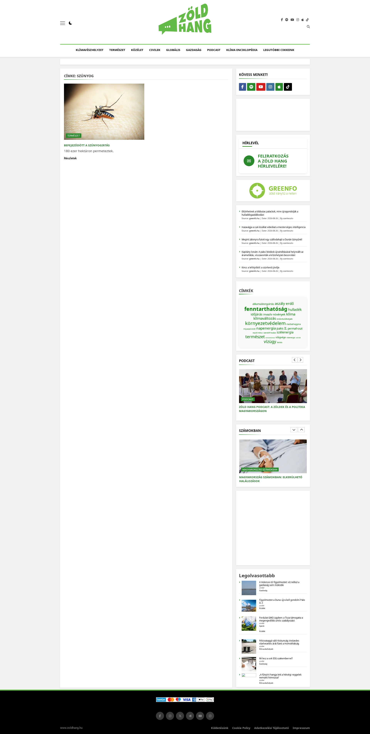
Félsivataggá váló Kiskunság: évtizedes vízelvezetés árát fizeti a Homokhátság (279, 642)
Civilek (154, 50)
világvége (281, 337)
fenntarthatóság (265, 308)
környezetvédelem (265, 323)
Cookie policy (241, 728)
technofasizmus (270, 338)
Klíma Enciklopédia (241, 50)
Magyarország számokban (259, 469)
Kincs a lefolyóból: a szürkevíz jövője (260, 267)
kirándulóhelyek (285, 319)
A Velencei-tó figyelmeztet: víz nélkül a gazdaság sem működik (279, 584)
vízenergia (291, 337)
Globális (173, 50)
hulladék (295, 309)
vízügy (270, 341)
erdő (290, 303)
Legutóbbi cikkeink (278, 50)
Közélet (137, 50)
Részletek (70, 158)
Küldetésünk (219, 728)
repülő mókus (258, 333)
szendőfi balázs (269, 332)
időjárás (256, 314)
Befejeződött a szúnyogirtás (87, 145)
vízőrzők (298, 338)
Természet (117, 50)
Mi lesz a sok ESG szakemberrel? (276, 658)
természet (255, 336)
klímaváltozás (264, 318)
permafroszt (295, 328)
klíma (290, 314)
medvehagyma (293, 324)
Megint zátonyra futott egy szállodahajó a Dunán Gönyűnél (272, 239)
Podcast (213, 50)
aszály (280, 303)
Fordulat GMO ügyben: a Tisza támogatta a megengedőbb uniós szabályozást (281, 619)
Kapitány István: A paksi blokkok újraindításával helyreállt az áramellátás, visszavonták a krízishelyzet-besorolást (272, 253)
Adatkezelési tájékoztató (271, 728)
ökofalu (279, 342)
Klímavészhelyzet (89, 50)
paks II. (282, 328)
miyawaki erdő (249, 329)
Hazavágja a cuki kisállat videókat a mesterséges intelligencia (273, 227)
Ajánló (261, 626)
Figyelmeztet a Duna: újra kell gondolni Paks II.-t (282, 601)
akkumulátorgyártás (263, 304)
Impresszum (301, 728)
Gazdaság (193, 50)
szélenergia (285, 332)
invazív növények (274, 314)
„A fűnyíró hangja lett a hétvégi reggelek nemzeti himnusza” (280, 676)
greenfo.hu (254, 218)
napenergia (266, 328)
